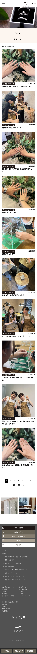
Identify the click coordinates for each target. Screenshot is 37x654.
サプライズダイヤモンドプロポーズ (16, 570)
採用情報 (4, 611)
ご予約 (4, 606)
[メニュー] (4, 3)
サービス (4, 553)
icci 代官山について (8, 587)
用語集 (4, 591)
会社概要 (4, 594)
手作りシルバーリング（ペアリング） (16, 576)
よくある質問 (23, 589)
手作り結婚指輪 (9, 560)
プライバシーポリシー (9, 596)
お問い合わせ (18, 532)
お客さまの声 (23, 587)
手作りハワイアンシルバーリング (15, 580)
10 (30, 481)
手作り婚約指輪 (9, 566)
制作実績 (4, 589)
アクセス (18, 545)
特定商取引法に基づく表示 (10, 602)
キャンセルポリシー (25, 596)
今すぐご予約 (18, 528)
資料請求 (18, 540)
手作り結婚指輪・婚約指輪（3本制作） (17, 557)
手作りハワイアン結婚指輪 (13, 563)
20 (14, 485)
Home (4, 550)
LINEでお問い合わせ (18, 536)
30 (19, 485)
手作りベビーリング (11, 573)
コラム (21, 591)
